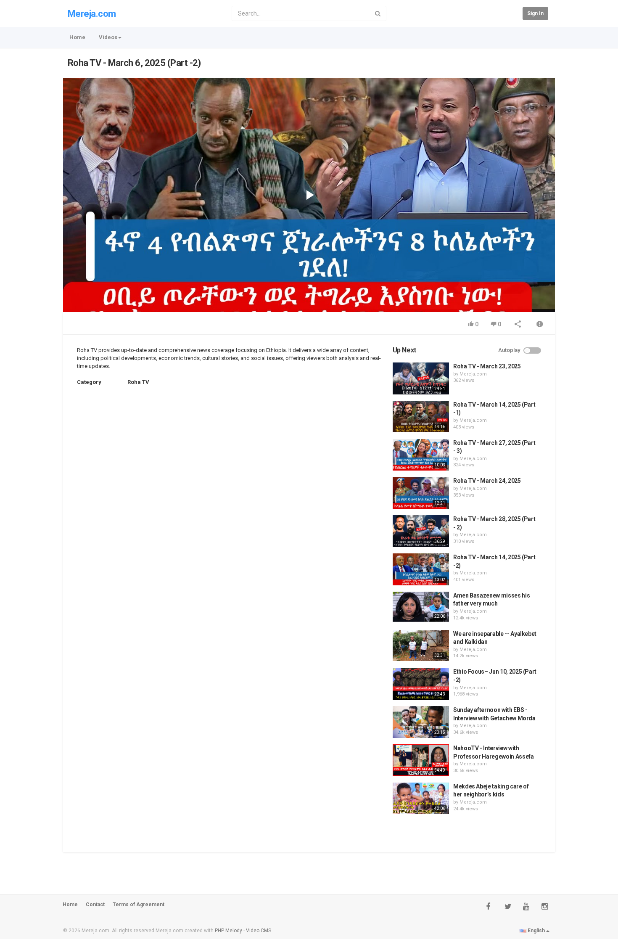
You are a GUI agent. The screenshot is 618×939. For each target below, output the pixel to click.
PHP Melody (228, 931)
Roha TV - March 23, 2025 (487, 366)
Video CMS (258, 931)
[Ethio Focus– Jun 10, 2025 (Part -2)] (421, 684)
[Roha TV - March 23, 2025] (421, 378)
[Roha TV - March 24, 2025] (421, 493)
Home (77, 37)
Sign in (535, 13)
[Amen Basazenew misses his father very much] (421, 607)
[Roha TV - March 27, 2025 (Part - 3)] (421, 455)
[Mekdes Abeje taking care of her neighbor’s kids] (421, 799)
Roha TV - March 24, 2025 (487, 480)
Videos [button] (108, 37)
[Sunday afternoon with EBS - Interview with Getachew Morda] (421, 722)
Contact (95, 904)
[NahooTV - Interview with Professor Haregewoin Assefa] (421, 760)
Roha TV (138, 382)
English (536, 931)
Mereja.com (92, 13)
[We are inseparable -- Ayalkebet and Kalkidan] (421, 645)
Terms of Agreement (138, 904)
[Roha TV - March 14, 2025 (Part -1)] (421, 417)
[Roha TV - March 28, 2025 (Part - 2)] (421, 531)
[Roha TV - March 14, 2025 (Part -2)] (421, 569)
